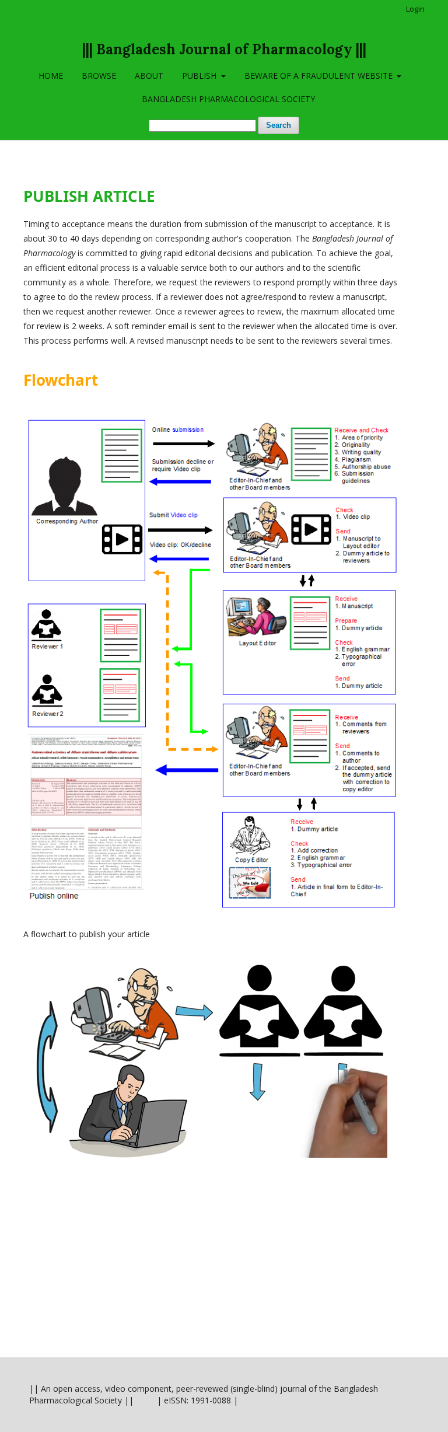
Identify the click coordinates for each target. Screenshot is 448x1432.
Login (415, 9)
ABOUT (149, 75)
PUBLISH (200, 75)
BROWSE (99, 75)
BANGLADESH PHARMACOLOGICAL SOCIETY (228, 98)
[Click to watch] (205, 1154)
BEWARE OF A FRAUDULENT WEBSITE (319, 75)
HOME (50, 75)
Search (278, 125)
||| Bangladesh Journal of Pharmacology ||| (224, 49)
